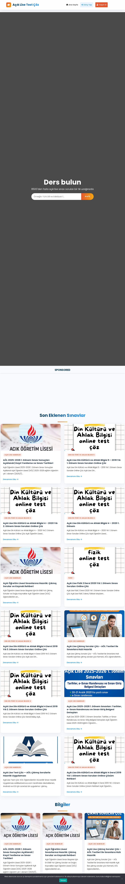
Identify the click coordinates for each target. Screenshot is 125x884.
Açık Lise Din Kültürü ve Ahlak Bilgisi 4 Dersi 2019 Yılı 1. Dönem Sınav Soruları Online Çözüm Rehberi (94, 775)
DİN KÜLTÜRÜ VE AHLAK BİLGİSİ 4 (18, 518)
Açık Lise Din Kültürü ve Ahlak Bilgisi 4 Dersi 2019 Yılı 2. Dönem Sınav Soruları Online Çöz (30, 708)
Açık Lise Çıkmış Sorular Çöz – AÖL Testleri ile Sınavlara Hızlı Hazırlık (104, 852)
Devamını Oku (9, 479)
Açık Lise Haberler (13, 455)
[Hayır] (122, 879)
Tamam (63, 880)
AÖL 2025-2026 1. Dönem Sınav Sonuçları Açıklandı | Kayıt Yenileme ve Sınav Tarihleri (28, 462)
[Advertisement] (62, 393)
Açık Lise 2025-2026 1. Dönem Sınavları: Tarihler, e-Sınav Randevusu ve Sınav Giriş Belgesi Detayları (94, 709)
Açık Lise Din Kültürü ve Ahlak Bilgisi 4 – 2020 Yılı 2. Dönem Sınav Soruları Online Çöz (30, 525)
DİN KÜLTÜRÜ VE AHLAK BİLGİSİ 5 (81, 455)
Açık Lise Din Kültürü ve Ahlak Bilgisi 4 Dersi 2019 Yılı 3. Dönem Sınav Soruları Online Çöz (30, 648)
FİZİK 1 (70, 578)
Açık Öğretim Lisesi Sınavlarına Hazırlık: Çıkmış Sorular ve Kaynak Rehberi (30, 585)
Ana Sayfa (73, 5)
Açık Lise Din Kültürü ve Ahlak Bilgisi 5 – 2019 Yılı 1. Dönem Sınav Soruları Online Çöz (93, 462)
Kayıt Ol (102, 5)
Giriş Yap (88, 5)
